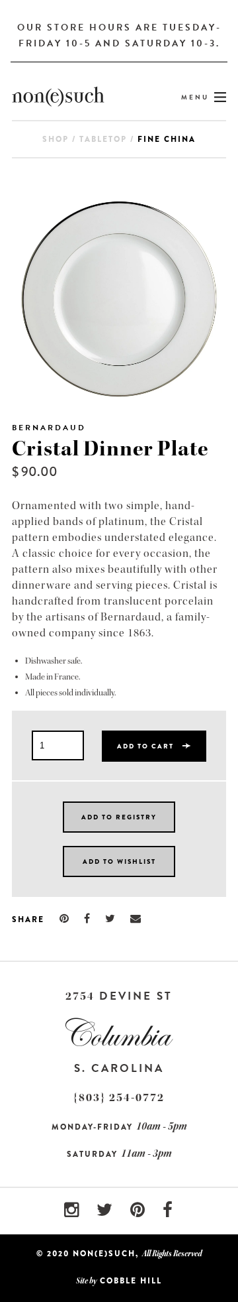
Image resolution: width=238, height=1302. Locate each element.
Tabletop (103, 139)
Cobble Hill (131, 1281)
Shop (55, 139)
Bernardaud (49, 428)
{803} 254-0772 (119, 1097)
